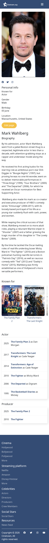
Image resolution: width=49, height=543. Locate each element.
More (4, 460)
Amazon (6, 474)
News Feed (7, 524)
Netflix (5, 470)
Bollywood (7, 451)
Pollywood (7, 456)
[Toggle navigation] (42, 4)
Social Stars (7, 516)
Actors (5, 493)
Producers (7, 501)
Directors (6, 497)
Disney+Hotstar (10, 479)
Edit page (9, 125)
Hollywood (7, 447)
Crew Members (9, 506)
